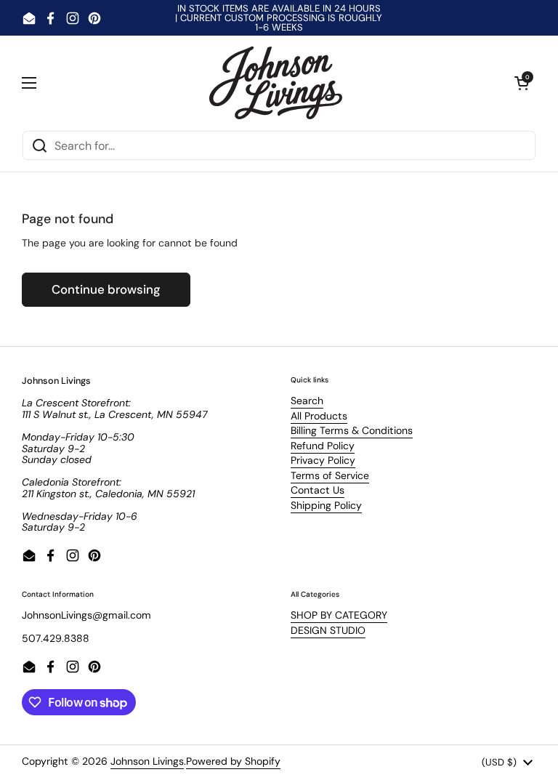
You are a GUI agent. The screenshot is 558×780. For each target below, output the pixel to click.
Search (307, 400)
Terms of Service (330, 475)
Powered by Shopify (233, 761)
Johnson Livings (147, 761)
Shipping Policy (326, 505)
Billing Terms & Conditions (352, 430)
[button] (521, 82)
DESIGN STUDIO (328, 630)
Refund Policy (323, 445)
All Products (319, 415)
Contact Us (317, 489)
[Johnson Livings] (275, 83)
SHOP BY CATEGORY (339, 615)
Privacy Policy (323, 460)
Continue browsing (106, 289)
